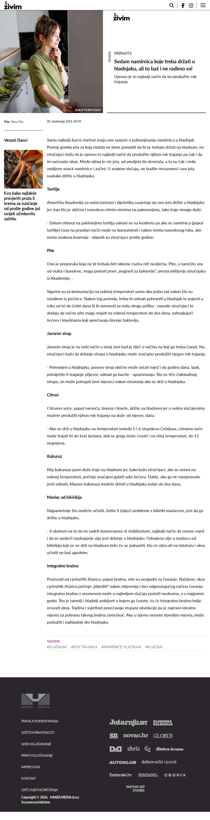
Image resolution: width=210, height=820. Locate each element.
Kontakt (28, 778)
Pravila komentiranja (39, 721)
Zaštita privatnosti (37, 732)
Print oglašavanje (37, 755)
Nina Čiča (17, 122)
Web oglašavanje (36, 744)
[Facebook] (181, 5)
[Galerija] (51, 61)
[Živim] (13, 5)
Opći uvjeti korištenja (39, 789)
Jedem (109, 57)
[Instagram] (192, 5)
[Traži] (171, 5)
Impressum (30, 766)
